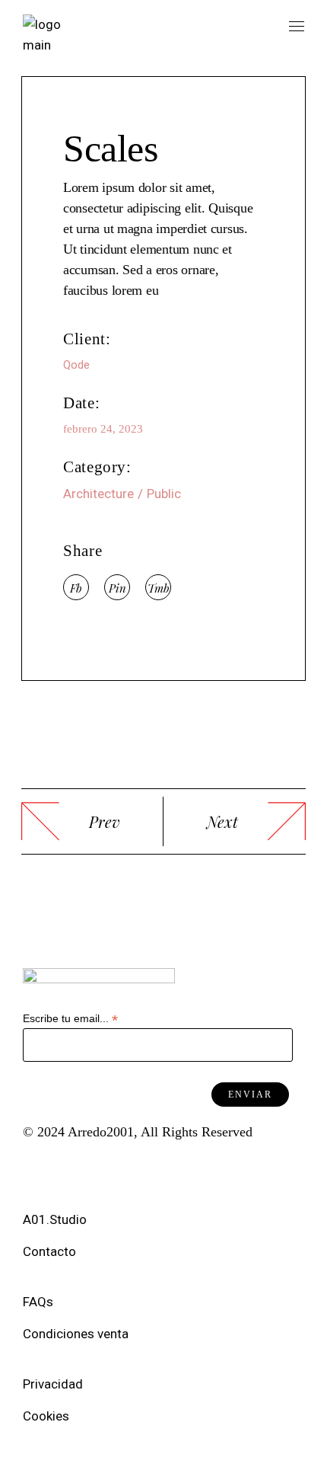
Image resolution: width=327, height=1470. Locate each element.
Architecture (98, 493)
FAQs (41, 1301)
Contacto (49, 1251)
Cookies (47, 1416)
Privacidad (56, 1384)
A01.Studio (56, 1219)
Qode (76, 365)
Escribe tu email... (70, 1018)
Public (164, 493)
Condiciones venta (77, 1333)
